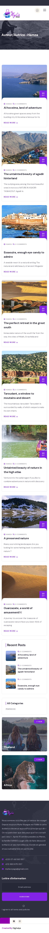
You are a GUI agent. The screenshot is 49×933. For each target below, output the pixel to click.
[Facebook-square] (14, 921)
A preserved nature (16, 538)
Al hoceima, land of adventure (23, 108)
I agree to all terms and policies (16, 909)
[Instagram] (19, 921)
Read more (10, 123)
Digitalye (17, 928)
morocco (10, 708)
